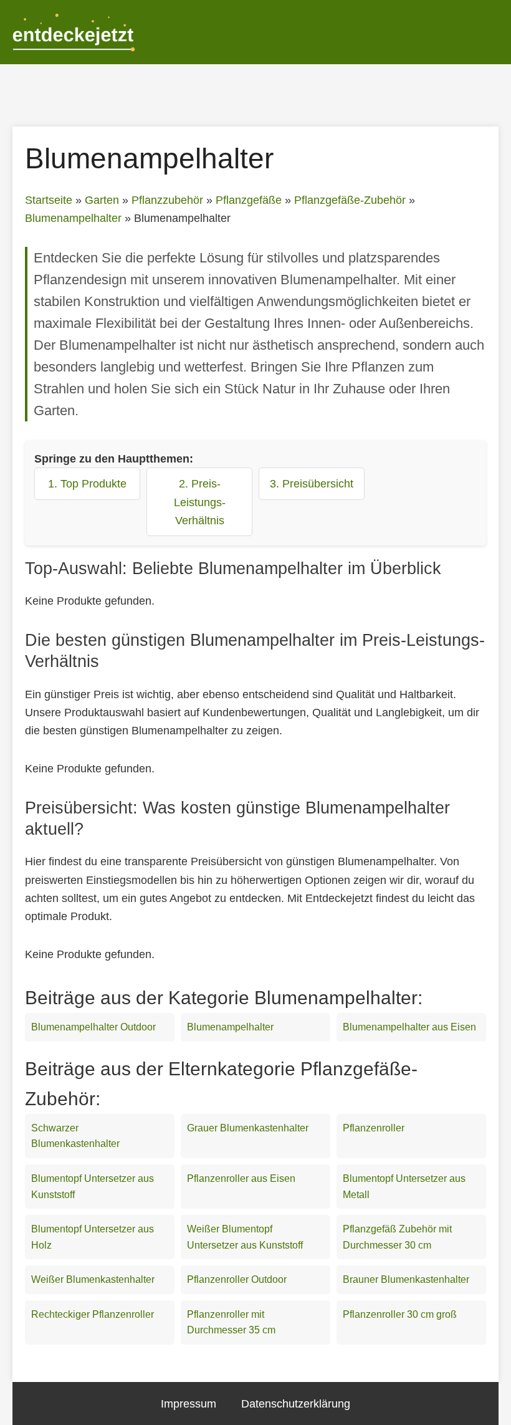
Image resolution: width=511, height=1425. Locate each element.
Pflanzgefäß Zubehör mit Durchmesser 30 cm (397, 1237)
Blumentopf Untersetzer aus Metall (404, 1186)
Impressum (188, 1403)
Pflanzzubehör (167, 200)
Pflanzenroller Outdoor (237, 1279)
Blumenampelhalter (73, 218)
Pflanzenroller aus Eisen (241, 1178)
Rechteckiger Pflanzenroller (92, 1314)
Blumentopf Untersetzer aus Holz (92, 1237)
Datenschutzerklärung (295, 1403)
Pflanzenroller (373, 1128)
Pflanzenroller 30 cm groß (400, 1314)
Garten (102, 200)
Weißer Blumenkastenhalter (93, 1279)
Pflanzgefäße (249, 200)
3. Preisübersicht (311, 483)
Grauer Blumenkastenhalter (247, 1128)
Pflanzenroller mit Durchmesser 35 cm (231, 1322)
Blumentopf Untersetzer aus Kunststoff (92, 1186)
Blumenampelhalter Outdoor (93, 1027)
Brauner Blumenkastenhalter (406, 1279)
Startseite (48, 200)
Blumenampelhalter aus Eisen (409, 1027)
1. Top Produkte (87, 483)
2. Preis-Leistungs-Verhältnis (200, 501)
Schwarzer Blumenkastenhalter (75, 1136)
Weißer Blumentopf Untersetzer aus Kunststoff (245, 1237)
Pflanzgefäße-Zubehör (350, 200)
